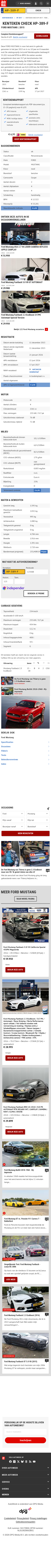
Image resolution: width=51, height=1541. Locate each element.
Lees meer (10, 1279)
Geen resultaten (25, 833)
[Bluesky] (22, 1462)
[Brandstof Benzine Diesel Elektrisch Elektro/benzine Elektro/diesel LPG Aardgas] (38, 826)
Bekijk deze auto (15, 970)
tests (3, 755)
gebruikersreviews (9, 759)
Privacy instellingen (38, 1518)
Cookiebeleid (10, 1518)
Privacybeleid (23, 1518)
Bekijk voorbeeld (20, 37)
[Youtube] (34, 1462)
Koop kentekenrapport (25, 139)
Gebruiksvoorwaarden (25, 1522)
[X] (18, 1462)
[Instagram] (14, 1462)
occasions (6, 746)
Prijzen (44, 552)
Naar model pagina (26, 899)
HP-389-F (19, 18)
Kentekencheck (7, 18)
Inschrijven (25, 1440)
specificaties (7, 742)
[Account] (36, 3)
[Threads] (26, 1462)
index (3, 764)
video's (4, 751)
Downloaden (42, 36)
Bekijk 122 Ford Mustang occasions (29, 329)
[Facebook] (10, 1462)
